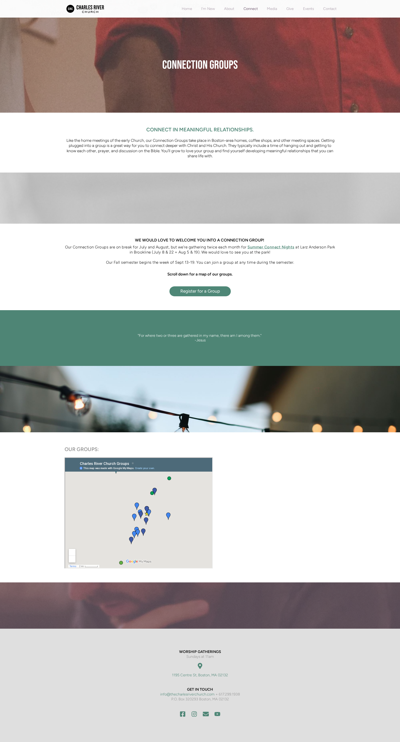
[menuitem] (187, 9)
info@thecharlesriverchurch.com (187, 694)
